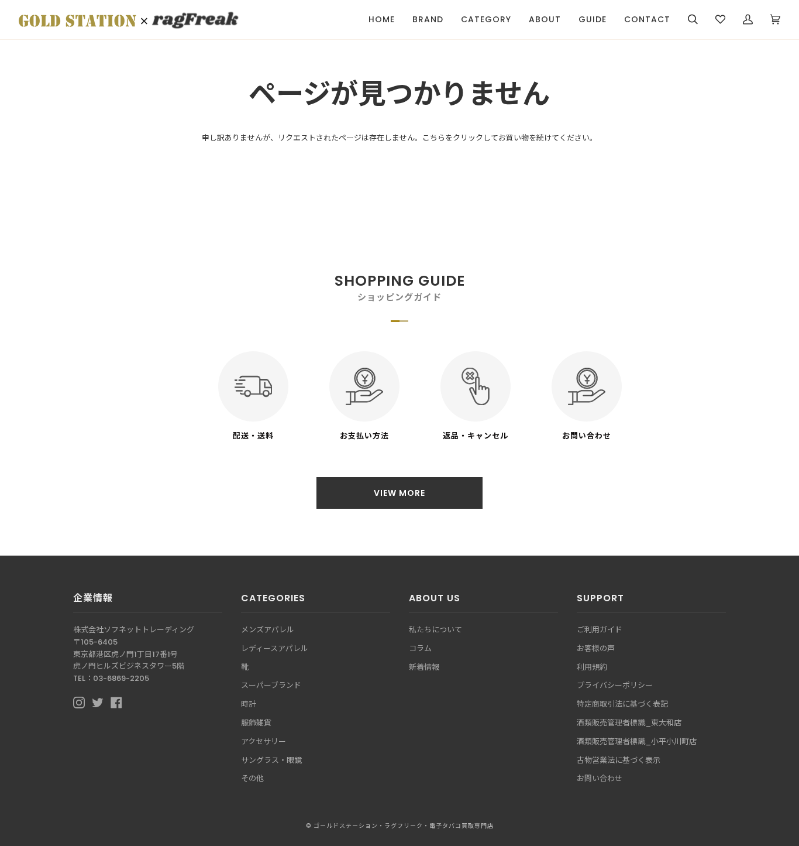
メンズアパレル (267, 629)
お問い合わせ (599, 778)
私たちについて (435, 629)
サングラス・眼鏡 (271, 760)
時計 (248, 704)
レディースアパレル (274, 648)
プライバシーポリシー (615, 685)
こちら (433, 137)
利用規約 (592, 667)
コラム (420, 648)
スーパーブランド (271, 685)
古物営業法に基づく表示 (618, 760)
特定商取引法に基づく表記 (622, 704)
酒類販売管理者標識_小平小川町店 (637, 741)
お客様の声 (596, 648)
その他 (252, 778)
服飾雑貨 (256, 722)
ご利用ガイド (599, 629)
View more (399, 493)
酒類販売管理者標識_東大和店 (629, 722)
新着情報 (424, 667)
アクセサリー (263, 741)
